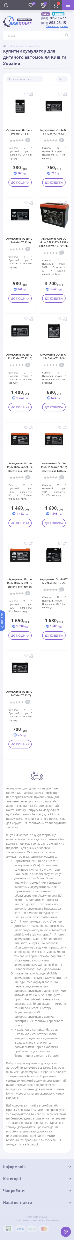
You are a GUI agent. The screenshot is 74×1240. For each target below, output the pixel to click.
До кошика (20, 182)
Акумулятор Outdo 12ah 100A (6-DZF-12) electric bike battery (20, 467)
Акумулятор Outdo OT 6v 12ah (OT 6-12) (54, 131)
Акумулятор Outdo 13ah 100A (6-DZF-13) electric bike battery (54, 467)
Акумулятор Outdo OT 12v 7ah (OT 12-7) (20, 693)
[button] (53, 18)
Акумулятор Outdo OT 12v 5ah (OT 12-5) (54, 356)
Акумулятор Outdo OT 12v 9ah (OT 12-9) (20, 240)
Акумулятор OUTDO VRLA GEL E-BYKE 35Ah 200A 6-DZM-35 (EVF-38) (54, 242)
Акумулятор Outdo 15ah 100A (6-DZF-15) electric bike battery (20, 582)
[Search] (66, 35)
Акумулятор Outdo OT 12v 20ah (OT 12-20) (54, 581)
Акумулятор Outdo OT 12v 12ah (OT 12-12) (20, 356)
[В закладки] (26, 94)
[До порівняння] (31, 94)
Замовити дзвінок (57, 26)
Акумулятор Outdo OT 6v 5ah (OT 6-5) (20, 131)
